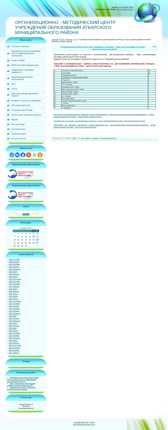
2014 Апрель (14, 343)
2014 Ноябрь (14, 350)
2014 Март (13, 341)
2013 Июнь (13, 331)
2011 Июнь (13, 294)
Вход (131, 9)
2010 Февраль (14, 269)
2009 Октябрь (14, 259)
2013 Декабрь (14, 338)
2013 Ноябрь (14, 336)
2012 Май (13, 316)
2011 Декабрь (14, 309)
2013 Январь (14, 318)
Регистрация (122, 9)
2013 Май (13, 328)
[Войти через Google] (34, 154)
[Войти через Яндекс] (28, 154)
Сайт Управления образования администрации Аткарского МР (21, 384)
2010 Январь (14, 267)
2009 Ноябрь (14, 262)
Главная (55, 39)
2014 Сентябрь (15, 345)
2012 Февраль (14, 313)
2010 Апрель (14, 274)
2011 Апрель (14, 291)
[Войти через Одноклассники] (40, 154)
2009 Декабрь (14, 264)
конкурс (87, 138)
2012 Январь (14, 311)
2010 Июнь (13, 277)
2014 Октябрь (14, 348)
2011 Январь (14, 286)
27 (37, 243)
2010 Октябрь (14, 282)
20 (37, 240)
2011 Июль (13, 296)
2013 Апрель (14, 326)
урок (82, 138)
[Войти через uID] (11, 154)
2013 (62, 39)
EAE (74, 138)
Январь (69, 39)
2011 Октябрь (14, 304)
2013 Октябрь (14, 333)
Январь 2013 (26, 228)
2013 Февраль (14, 321)
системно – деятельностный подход (103, 138)
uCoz (93, 424)
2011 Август (14, 299)
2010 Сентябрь (15, 279)
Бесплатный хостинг (81, 424)
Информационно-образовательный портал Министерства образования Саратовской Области (23, 379)
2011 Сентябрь (15, 301)
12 (33, 237)
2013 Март (13, 323)
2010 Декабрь (14, 284)
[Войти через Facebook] (23, 154)
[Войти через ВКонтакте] (17, 154)
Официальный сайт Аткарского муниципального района (21, 388)
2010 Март (13, 272)
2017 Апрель (14, 353)
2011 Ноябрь (14, 306)
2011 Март (13, 289)
